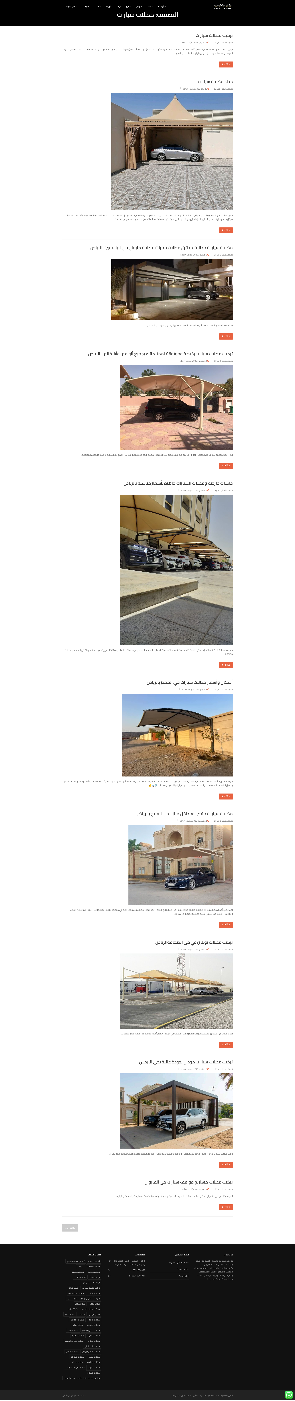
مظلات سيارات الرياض (74, 1341)
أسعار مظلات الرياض (76, 1261)
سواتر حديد (72, 1298)
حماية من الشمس (76, 1293)
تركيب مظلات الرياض (91, 1282)
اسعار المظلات (93, 1266)
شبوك (109, 6)
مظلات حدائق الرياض (91, 1330)
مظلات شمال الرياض (91, 1351)
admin (183, 42)
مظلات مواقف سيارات (75, 1367)
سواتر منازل (80, 1304)
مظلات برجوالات (77, 1320)
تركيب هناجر (73, 1288)
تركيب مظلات (80, 1277)
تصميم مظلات (94, 1293)
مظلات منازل (94, 1367)
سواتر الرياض (85, 1298)
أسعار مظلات (94, 1261)
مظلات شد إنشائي (92, 1346)
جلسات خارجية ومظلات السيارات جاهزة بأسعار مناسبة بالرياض (178, 483)
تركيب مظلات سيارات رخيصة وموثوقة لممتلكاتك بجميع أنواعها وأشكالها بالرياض (160, 354)
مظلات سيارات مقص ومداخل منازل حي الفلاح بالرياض (185, 814)
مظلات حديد (73, 1330)
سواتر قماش (94, 1304)
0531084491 (139, 1270)
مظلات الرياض (94, 1320)
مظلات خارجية (94, 1335)
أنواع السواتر (184, 1276)
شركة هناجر (73, 1309)
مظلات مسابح (77, 1362)
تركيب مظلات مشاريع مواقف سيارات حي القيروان (189, 1182)
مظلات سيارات (220, 42)
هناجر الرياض (69, 1378)
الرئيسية (162, 6)
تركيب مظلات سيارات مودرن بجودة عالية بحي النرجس (186, 1062)
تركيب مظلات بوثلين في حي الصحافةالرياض (194, 942)
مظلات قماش (72, 1351)
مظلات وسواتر (93, 1373)
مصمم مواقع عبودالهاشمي (74, 1395)
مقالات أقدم (70, 1228)
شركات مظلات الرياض (90, 1309)
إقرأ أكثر (227, 64)
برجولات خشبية (77, 1272)
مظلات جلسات (93, 1325)
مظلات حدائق (77, 1325)
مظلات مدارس (93, 1362)
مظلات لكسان (94, 1357)
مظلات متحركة (77, 1357)
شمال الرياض (94, 1314)
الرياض (80, 1266)
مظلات (150, 6)
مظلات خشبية (78, 1335)
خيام (119, 6)
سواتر (139, 6)
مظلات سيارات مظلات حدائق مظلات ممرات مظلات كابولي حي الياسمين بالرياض (161, 248)
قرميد (98, 6)
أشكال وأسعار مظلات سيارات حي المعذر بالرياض (190, 682)
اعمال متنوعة (71, 6)
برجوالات (86, 6)
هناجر (128, 6)
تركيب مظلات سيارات (214, 35)
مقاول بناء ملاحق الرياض (89, 1378)
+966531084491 (137, 1276)
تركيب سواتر (95, 1277)
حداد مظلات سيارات (215, 82)
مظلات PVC (70, 1314)
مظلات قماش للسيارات (179, 1262)
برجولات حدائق (94, 1272)
